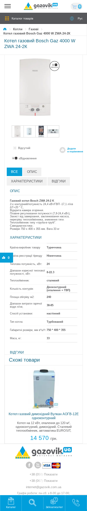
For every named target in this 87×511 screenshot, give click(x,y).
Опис (32, 172)
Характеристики (27, 181)
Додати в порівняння (75, 150)
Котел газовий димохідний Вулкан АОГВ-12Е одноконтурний (44, 416)
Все (14, 172)
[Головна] (5, 29)
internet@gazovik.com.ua (43, 487)
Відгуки (59, 181)
